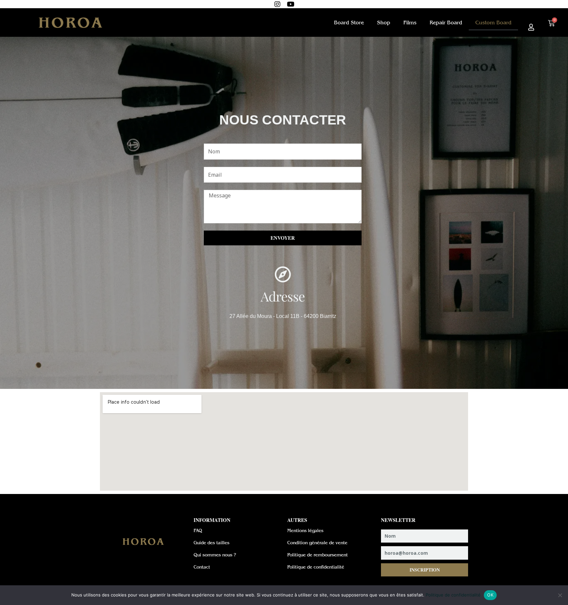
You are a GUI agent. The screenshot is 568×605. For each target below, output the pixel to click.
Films (409, 23)
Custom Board (493, 23)
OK (490, 594)
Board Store (349, 23)
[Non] (559, 595)
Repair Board (446, 23)
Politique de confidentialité (453, 594)
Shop (383, 23)
